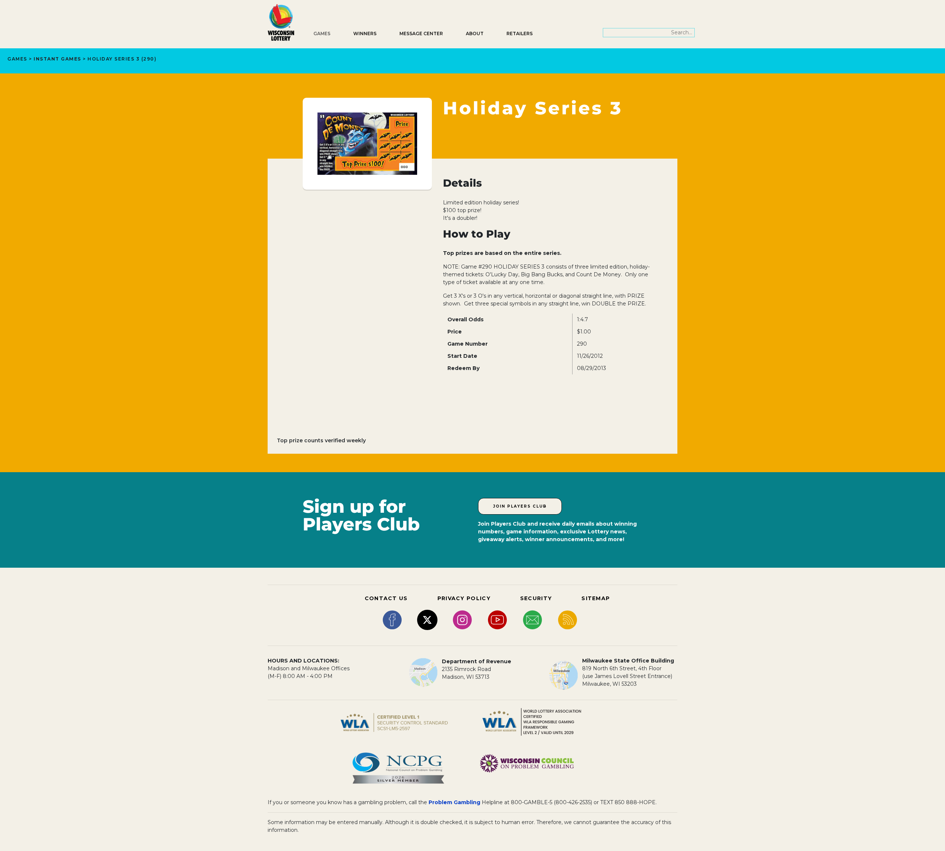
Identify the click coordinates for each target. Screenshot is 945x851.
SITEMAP (595, 598)
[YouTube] (497, 619)
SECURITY (536, 598)
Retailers (519, 33)
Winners (365, 33)
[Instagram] (462, 619)
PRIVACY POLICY (464, 598)
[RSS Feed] (567, 619)
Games (321, 33)
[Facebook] (392, 619)
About (475, 33)
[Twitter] (427, 619)
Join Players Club (520, 506)
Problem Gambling (454, 802)
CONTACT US (386, 598)
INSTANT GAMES (57, 59)
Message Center (421, 33)
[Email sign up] (532, 619)
